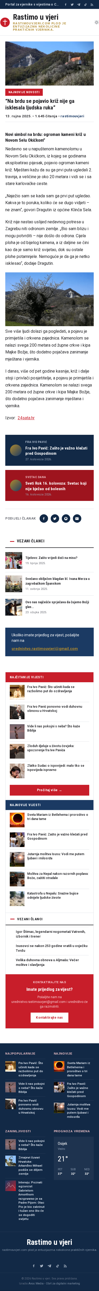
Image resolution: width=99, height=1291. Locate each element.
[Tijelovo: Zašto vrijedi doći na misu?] (13, 560)
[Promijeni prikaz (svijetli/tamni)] (96, 22)
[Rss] (92, 4)
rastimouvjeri (72, 116)
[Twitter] (72, 4)
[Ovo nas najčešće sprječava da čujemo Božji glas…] (13, 607)
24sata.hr (26, 417)
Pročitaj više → (49, 790)
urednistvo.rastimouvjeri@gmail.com (45, 649)
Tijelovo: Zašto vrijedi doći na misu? (51, 558)
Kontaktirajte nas (49, 1017)
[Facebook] (65, 4)
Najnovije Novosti (24, 92)
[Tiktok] (85, 4)
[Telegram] (79, 4)
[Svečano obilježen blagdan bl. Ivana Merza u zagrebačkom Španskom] (13, 583)
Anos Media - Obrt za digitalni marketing (54, 1283)
